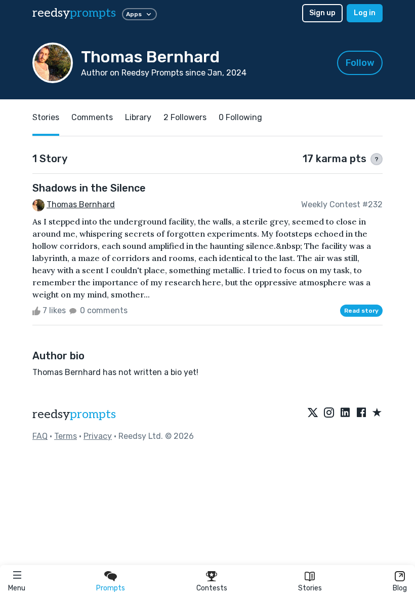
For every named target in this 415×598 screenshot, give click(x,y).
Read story (361, 310)
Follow (360, 62)
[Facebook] (361, 413)
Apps (134, 14)
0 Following (240, 117)
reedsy (74, 13)
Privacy (98, 436)
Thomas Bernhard (81, 204)
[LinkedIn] (345, 413)
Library (138, 117)
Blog (400, 588)
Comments (92, 117)
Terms (65, 436)
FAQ (40, 436)
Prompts (110, 588)
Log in (365, 13)
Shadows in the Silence (89, 188)
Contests (211, 588)
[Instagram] (329, 413)
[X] (313, 413)
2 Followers (184, 117)
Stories (310, 588)
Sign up (322, 13)
